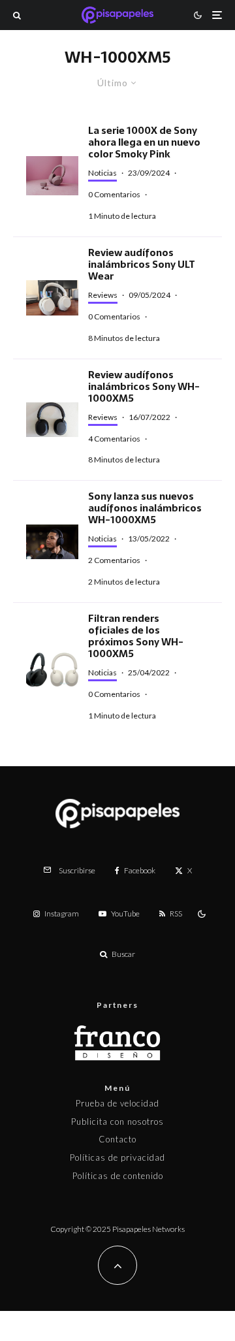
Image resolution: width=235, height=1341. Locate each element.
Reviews (103, 295)
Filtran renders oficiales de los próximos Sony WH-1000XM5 (135, 636)
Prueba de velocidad (117, 1103)
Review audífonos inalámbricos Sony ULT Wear (141, 264)
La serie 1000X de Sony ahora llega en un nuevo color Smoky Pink (144, 142)
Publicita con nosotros (117, 1121)
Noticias (102, 173)
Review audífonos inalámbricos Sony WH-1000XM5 (144, 386)
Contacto (117, 1139)
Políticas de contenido (117, 1176)
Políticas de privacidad (117, 1157)
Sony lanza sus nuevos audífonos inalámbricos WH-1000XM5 (145, 508)
